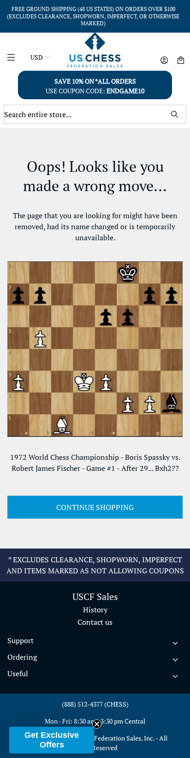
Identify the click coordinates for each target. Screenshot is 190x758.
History (95, 610)
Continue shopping (95, 507)
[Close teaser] (96, 724)
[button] (51, 740)
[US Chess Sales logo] (95, 50)
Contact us (95, 622)
